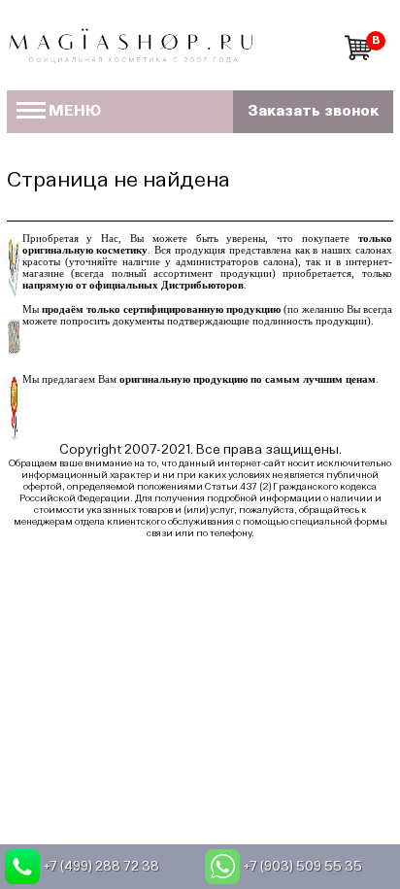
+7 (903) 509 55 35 (303, 866)
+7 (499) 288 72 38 (101, 866)
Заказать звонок (313, 112)
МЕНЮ (75, 112)
